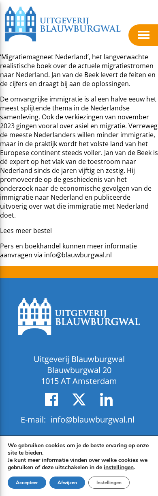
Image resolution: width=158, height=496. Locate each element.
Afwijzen (67, 482)
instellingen (119, 467)
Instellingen (109, 482)
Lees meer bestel (26, 230)
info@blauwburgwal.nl (78, 254)
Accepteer (27, 482)
